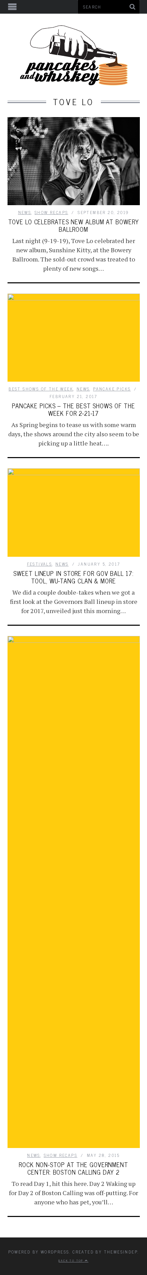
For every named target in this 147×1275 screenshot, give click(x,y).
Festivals (39, 564)
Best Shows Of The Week (41, 388)
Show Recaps (51, 212)
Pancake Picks (112, 388)
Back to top (71, 1260)
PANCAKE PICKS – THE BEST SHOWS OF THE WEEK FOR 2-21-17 (73, 409)
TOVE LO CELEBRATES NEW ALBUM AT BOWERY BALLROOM (73, 225)
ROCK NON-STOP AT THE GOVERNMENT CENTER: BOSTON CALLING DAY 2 (73, 1168)
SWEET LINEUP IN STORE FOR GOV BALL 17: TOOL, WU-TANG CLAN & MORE (73, 577)
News (24, 212)
